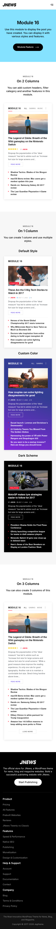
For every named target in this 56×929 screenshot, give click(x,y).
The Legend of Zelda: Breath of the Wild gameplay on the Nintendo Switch (27, 141)
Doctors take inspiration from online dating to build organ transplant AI (27, 334)
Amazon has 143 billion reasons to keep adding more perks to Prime (27, 723)
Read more (17, 163)
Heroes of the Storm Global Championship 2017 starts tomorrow (27, 321)
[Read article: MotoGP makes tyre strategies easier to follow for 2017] (28, 480)
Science (14, 385)
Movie (39, 607)
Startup (14, 283)
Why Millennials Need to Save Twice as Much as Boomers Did (29, 328)
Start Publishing (28, 782)
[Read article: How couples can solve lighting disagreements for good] (28, 378)
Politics (14, 488)
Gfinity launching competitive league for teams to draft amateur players (28, 532)
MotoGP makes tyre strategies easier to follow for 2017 (25, 496)
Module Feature (25, 47)
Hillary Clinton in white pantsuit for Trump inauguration (27, 716)
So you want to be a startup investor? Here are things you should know (28, 443)
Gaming (32, 108)
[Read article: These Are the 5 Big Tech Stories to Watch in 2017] (28, 276)
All (25, 108)
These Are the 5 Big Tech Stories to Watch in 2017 (27, 291)
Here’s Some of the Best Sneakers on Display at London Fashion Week (28, 545)
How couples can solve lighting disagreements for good (25, 341)
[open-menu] (51, 5)
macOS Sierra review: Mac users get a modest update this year (28, 180)
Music (40, 108)
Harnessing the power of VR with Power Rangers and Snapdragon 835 (29, 437)
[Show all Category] (46, 108)
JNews (25, 149)
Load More (28, 731)
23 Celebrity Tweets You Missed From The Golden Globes (28, 430)
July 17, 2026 (23, 298)
